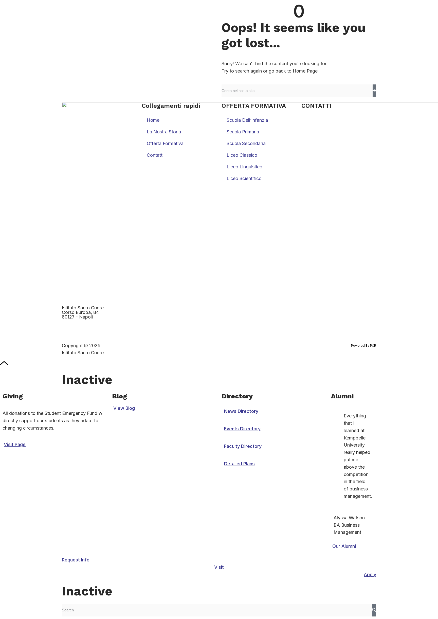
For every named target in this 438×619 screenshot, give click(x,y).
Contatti (155, 155)
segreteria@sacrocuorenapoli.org (336, 125)
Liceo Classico (242, 155)
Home (153, 120)
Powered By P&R (363, 345)
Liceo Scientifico (244, 178)
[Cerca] (374, 90)
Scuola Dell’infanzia (247, 120)
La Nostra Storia (164, 131)
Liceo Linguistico (244, 166)
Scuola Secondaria (246, 143)
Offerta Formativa (165, 143)
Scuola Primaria (243, 131)
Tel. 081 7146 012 (319, 117)
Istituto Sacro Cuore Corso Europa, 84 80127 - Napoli (83, 312)
